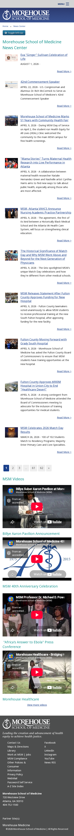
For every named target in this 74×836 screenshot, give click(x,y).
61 (33, 468)
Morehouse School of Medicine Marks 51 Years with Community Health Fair (44, 118)
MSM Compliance (17, 758)
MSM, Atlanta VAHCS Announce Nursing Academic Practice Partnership (45, 210)
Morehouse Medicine (16, 825)
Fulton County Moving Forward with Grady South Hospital (43, 341)
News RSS (50, 762)
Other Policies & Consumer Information (16, 766)
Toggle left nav (15, 32)
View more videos (37, 704)
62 (41, 468)
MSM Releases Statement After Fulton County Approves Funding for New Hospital (45, 297)
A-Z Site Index (15, 786)
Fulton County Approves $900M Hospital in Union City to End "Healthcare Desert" (40, 386)
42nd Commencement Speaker (40, 82)
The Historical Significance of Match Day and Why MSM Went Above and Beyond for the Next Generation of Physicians (43, 256)
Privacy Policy (15, 774)
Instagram (50, 754)
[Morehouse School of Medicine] (26, 14)
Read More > (64, 71)
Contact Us (13, 742)
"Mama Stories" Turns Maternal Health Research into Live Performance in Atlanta (45, 162)
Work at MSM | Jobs (19, 754)
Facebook (50, 742)
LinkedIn (49, 750)
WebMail (12, 778)
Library (11, 750)
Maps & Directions (18, 746)
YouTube (49, 758)
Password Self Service (19, 782)
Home (5, 26)
